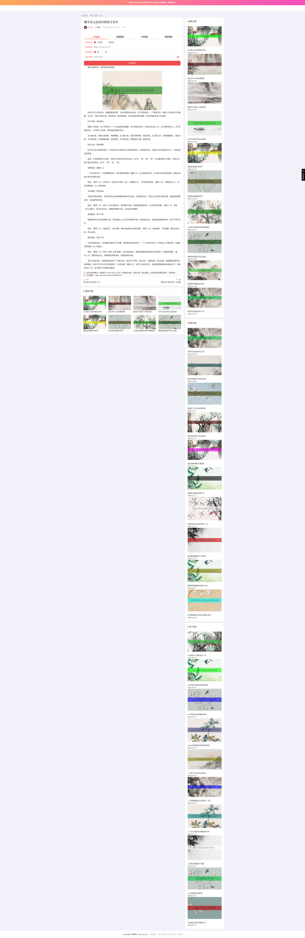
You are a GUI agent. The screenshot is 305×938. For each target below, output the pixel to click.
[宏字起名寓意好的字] (205, 182)
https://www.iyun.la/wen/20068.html (108, 275)
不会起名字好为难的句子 (197, 923)
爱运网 (179, 934)
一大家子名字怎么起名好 (197, 773)
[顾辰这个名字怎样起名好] (205, 395)
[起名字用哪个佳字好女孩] (205, 366)
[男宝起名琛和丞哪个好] (205, 479)
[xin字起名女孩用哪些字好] (205, 701)
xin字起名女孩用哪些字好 (197, 714)
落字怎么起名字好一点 (91, 282)
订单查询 (303, 176)
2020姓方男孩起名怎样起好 (198, 685)
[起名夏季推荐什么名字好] (205, 541)
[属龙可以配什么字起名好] (205, 94)
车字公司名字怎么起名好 (197, 139)
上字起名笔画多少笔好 (196, 864)
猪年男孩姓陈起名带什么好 (198, 586)
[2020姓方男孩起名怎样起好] (205, 671)
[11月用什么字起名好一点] (205, 643)
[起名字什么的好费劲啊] (205, 65)
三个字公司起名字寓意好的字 (198, 832)
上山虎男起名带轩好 (195, 893)
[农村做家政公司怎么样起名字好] (205, 601)
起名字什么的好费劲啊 (196, 78)
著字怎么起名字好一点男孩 (171, 282)
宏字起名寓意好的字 (195, 196)
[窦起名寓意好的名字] (205, 154)
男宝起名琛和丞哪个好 (196, 493)
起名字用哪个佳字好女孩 (197, 379)
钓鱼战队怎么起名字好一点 (198, 524)
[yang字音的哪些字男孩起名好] (205, 731)
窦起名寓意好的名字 (195, 167)
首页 (91, 16)
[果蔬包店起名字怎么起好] (205, 243)
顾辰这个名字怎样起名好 (197, 408)
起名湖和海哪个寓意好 (196, 464)
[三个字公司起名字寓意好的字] (205, 817)
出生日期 (88, 57)
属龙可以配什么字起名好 (197, 107)
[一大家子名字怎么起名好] (205, 760)
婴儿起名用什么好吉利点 (197, 436)
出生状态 (88, 42)
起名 (96, 16)
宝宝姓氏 (88, 47)
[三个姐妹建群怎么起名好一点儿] (205, 788)
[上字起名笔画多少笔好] (205, 848)
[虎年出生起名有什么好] (205, 299)
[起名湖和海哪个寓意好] (205, 451)
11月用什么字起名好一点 (197, 655)
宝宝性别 (88, 52)
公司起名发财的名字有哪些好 (198, 227)
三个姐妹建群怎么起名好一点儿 (199, 801)
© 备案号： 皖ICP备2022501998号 (162, 934)
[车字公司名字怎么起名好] (205, 124)
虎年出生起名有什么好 (196, 311)
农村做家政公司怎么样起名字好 (199, 615)
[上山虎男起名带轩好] (205, 879)
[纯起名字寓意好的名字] (205, 271)
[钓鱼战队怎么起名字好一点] (205, 510)
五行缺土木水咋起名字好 (197, 50)
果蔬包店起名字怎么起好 (197, 257)
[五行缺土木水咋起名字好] (205, 37)
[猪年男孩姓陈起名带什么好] (205, 572)
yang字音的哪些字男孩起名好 (199, 745)
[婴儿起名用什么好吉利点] (205, 423)
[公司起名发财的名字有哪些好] (205, 213)
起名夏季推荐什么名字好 (197, 556)
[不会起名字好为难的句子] (205, 909)
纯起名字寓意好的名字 (196, 284)
